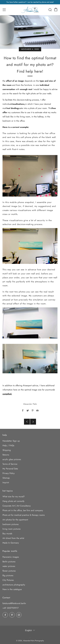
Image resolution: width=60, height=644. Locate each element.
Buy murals (7, 533)
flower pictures (9, 570)
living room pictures (12, 528)
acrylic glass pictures (12, 459)
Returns (6, 454)
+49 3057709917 (11, 608)
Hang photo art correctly (13, 501)
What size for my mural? (14, 496)
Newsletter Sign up (11, 440)
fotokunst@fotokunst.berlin (14, 603)
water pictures (9, 566)
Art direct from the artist (13, 538)
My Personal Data (10, 468)
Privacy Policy (9, 473)
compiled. (7, 393)
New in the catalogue (12, 589)
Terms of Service (10, 464)
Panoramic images (11, 556)
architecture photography (14, 584)
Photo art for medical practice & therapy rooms (24, 515)
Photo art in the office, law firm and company (23, 510)
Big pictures (8, 575)
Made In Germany (11, 542)
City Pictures (8, 580)
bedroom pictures (11, 524)
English (28, 630)
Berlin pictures (9, 561)
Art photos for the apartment (15, 519)
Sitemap (6, 477)
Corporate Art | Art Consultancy (17, 505)
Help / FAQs (8, 445)
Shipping (7, 450)
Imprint (6, 482)
